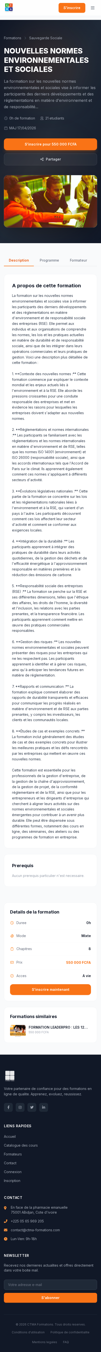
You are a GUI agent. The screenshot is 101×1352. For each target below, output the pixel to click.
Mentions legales (44, 1342)
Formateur (78, 260)
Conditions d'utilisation (28, 1332)
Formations (12, 38)
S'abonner (50, 1298)
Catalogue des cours (21, 1145)
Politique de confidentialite (69, 1332)
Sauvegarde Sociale (45, 38)
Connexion (13, 1172)
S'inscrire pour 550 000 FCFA (50, 144)
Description (19, 260)
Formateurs (13, 1154)
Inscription (12, 1181)
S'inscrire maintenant (50, 989)
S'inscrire (71, 8)
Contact (10, 1163)
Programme (49, 260)
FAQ (66, 1342)
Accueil (10, 1136)
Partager (53, 159)
